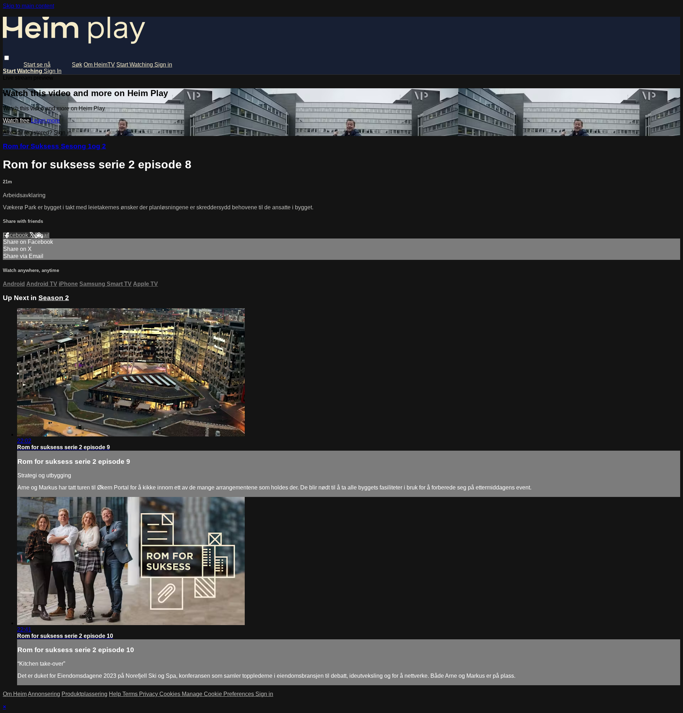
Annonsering (44, 694)
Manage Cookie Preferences (218, 694)
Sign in (163, 65)
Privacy (149, 694)
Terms (130, 694)
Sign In (53, 71)
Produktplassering (84, 694)
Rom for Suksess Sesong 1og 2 (54, 146)
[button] (6, 58)
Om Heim (15, 694)
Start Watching (135, 65)
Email (42, 235)
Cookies (170, 694)
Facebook (16, 235)
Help (115, 694)
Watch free (17, 120)
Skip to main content (28, 6)
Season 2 (53, 298)
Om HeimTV (99, 65)
